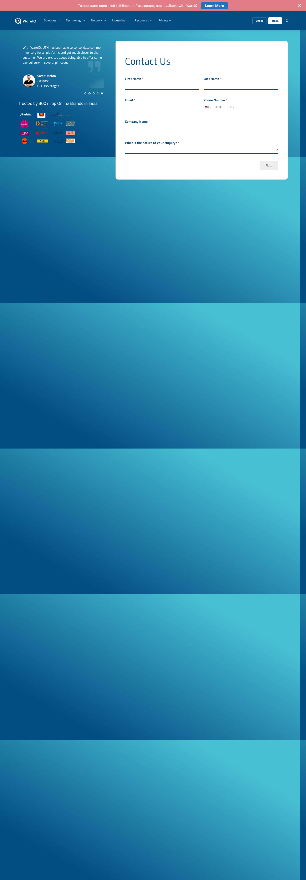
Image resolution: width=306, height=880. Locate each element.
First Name (134, 79)
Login (259, 20)
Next (269, 165)
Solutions (50, 20)
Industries (118, 20)
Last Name (212, 79)
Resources (142, 20)
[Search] (287, 20)
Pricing (163, 20)
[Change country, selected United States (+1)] (208, 107)
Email (130, 100)
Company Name (137, 121)
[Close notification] (299, 5)
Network (96, 20)
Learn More (214, 6)
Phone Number (216, 100)
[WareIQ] (25, 21)
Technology (73, 20)
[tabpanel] (63, 66)
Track (275, 20)
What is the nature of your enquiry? (152, 143)
